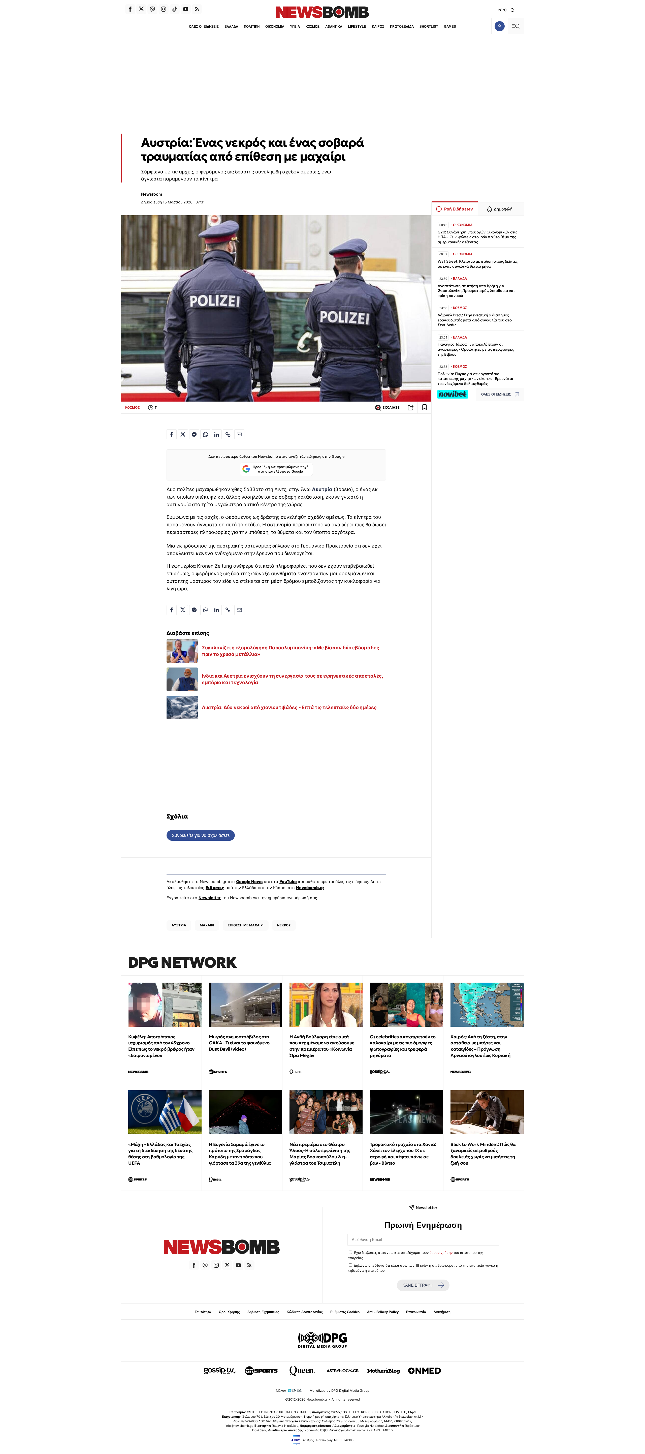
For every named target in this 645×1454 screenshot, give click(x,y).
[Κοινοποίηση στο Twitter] (183, 434)
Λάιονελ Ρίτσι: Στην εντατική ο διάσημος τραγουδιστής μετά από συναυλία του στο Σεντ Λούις (474, 320)
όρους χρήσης (441, 1253)
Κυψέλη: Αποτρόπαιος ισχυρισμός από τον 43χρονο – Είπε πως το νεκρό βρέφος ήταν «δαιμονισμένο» (161, 1046)
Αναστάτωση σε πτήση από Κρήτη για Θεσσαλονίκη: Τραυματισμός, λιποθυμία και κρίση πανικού (476, 290)
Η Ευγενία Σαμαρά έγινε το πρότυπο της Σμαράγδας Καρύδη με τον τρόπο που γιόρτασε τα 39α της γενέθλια (240, 1153)
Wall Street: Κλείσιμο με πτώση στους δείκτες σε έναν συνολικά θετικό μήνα (478, 264)
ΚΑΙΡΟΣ (378, 26)
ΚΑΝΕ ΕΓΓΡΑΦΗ (418, 1285)
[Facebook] (130, 9)
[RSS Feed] (197, 9)
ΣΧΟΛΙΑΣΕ (391, 407)
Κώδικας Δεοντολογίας (305, 1312)
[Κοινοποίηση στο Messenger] (194, 434)
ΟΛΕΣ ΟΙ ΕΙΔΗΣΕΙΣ (204, 26)
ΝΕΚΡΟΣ (284, 925)
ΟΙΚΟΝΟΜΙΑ (274, 26)
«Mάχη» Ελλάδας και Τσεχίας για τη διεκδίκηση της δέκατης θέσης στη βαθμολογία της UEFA (160, 1153)
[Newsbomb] (221, 1248)
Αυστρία (322, 489)
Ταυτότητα (203, 1312)
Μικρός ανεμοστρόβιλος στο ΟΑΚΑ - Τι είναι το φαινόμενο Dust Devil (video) (239, 1043)
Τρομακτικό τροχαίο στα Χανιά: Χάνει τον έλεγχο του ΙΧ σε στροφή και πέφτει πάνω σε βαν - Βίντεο (403, 1153)
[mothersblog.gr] (383, 1371)
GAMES (450, 26)
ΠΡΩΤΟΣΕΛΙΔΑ (402, 26)
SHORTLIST (429, 26)
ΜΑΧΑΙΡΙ (207, 925)
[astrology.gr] (343, 1371)
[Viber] (152, 9)
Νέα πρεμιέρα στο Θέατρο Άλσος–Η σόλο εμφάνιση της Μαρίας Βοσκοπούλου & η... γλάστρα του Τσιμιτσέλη (319, 1153)
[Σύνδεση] (499, 26)
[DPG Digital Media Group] (322, 1340)
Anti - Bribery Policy (383, 1312)
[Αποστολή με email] (239, 434)
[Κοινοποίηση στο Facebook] (172, 434)
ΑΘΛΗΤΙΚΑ (333, 26)
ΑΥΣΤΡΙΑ (179, 925)
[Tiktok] (175, 9)
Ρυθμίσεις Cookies (345, 1312)
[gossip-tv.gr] (220, 1371)
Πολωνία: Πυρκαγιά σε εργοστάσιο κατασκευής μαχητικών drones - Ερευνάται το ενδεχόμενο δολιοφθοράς (475, 378)
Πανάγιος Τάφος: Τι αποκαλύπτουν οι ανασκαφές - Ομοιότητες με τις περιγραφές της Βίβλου (476, 349)
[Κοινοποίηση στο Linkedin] (217, 434)
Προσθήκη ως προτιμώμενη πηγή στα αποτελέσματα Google (280, 469)
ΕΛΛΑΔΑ (231, 26)
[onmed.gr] (424, 1371)
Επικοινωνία (416, 1312)
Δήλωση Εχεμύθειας (263, 1312)
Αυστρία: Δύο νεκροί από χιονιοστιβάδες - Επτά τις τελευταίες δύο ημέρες (289, 707)
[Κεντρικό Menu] (516, 26)
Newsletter (210, 897)
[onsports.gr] (261, 1371)
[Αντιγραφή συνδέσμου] (410, 407)
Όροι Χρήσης (229, 1312)
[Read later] (424, 407)
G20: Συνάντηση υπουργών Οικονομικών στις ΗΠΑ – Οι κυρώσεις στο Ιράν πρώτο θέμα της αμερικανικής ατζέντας (477, 237)
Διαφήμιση (442, 1312)
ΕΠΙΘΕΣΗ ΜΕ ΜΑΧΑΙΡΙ (246, 925)
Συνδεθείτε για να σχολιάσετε (201, 835)
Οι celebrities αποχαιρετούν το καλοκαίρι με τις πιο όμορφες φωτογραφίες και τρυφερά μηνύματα (402, 1046)
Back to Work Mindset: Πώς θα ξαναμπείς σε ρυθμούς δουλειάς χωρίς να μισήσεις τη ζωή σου (483, 1153)
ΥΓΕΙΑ (295, 26)
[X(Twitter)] (141, 9)
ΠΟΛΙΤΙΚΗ (252, 26)
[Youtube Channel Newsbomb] (186, 9)
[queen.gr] (302, 1371)
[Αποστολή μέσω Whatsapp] (205, 434)
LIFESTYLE (357, 26)
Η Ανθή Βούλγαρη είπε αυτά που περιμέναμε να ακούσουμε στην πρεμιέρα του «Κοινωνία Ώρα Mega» (321, 1046)
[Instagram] (163, 9)
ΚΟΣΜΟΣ (312, 26)
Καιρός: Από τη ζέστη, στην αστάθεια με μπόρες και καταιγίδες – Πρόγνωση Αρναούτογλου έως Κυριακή (480, 1046)
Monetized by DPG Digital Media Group (339, 1390)
